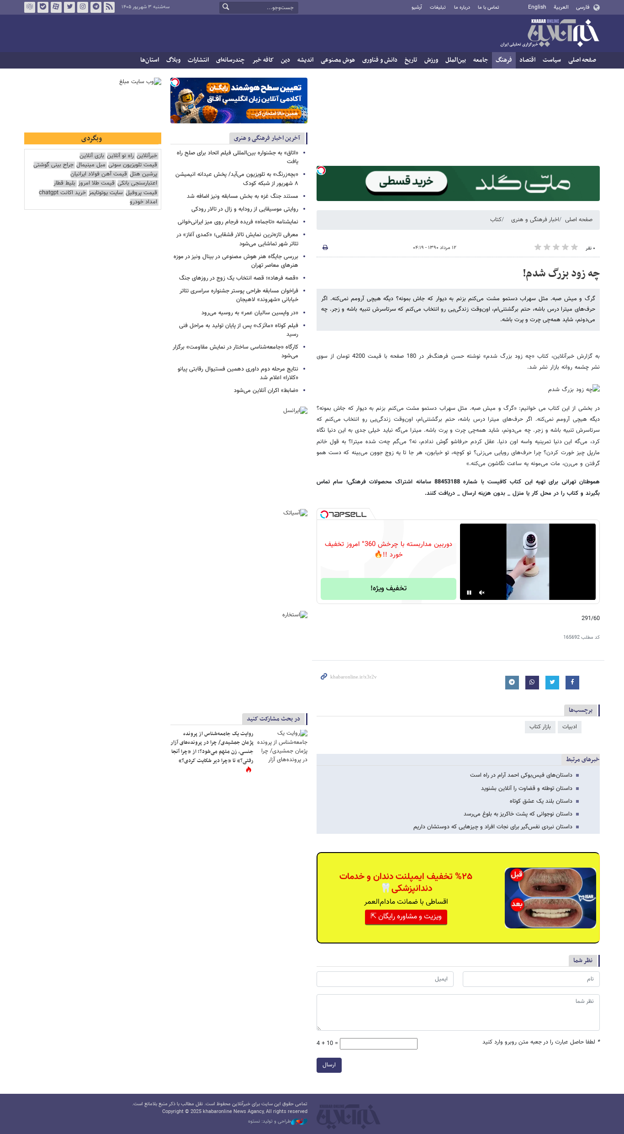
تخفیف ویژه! (388, 588)
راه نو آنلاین (120, 156)
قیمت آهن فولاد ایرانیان (98, 174)
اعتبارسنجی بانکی (137, 183)
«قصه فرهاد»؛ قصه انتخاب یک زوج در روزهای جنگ (238, 278)
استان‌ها (149, 60)
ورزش (431, 60)
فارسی (582, 7)
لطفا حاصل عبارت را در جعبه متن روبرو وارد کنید (541, 1042)
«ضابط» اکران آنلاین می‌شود (266, 390)
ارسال (329, 1065)
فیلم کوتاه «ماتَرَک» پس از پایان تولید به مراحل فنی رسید (238, 330)
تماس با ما (488, 7)
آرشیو (417, 7)
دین (285, 60)
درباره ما (462, 7)
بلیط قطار (64, 183)
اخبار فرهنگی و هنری (535, 219)
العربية (561, 7)
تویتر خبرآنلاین (69, 7)
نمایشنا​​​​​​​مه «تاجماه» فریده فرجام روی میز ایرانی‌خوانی (238, 222)
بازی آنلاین (91, 156)
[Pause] (469, 592)
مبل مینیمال (91, 165)
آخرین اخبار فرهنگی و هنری (267, 138)
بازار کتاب (540, 726)
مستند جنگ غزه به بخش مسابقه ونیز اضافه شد (242, 196)
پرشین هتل (143, 174)
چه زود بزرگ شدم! (561, 274)
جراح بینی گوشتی (53, 165)
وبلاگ (173, 60)
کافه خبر (263, 60)
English (537, 7)
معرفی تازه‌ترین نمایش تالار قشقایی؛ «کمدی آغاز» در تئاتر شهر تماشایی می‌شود (237, 239)
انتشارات (198, 60)
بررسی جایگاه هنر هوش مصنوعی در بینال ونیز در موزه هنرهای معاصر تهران (236, 261)
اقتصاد (527, 60)
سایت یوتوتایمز (106, 193)
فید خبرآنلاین (109, 7)
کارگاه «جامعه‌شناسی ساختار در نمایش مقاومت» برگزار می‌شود (235, 351)
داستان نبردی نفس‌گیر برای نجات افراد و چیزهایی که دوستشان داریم (492, 827)
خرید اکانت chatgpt (62, 193)
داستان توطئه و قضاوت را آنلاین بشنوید (526, 788)
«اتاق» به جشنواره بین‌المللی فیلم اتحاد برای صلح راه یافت (237, 157)
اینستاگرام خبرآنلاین (82, 7)
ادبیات (569, 726)
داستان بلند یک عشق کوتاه (541, 801)
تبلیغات (438, 7)
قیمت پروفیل (141, 193)
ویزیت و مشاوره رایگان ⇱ (406, 916)
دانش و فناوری (379, 60)
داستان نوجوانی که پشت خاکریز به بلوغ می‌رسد (518, 814)
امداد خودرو (143, 202)
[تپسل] (321, 170)
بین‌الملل (455, 60)
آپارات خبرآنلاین (56, 7)
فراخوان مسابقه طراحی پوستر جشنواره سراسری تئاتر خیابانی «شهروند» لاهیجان (239, 295)
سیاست (552, 60)
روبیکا (29, 7)
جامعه (480, 60)
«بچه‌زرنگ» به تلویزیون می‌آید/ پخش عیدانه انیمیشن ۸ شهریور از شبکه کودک (236, 179)
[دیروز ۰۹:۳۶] (282, 746)
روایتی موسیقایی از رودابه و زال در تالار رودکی (244, 209)
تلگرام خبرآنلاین (95, 7)
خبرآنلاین (549, 34)
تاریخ (411, 60)
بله (42, 7)
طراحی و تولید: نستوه (269, 1121)
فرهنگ (504, 60)
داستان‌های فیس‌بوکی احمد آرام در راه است (521, 775)
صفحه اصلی (582, 60)
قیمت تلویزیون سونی (132, 165)
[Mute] (481, 592)
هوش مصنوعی (338, 60)
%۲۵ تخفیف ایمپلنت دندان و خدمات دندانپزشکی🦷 (405, 882)
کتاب (496, 219)
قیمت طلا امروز (96, 183)
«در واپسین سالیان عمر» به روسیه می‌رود (249, 313)
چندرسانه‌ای (230, 60)
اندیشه (305, 60)
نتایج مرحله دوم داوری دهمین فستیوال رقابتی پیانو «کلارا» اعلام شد (238, 373)
